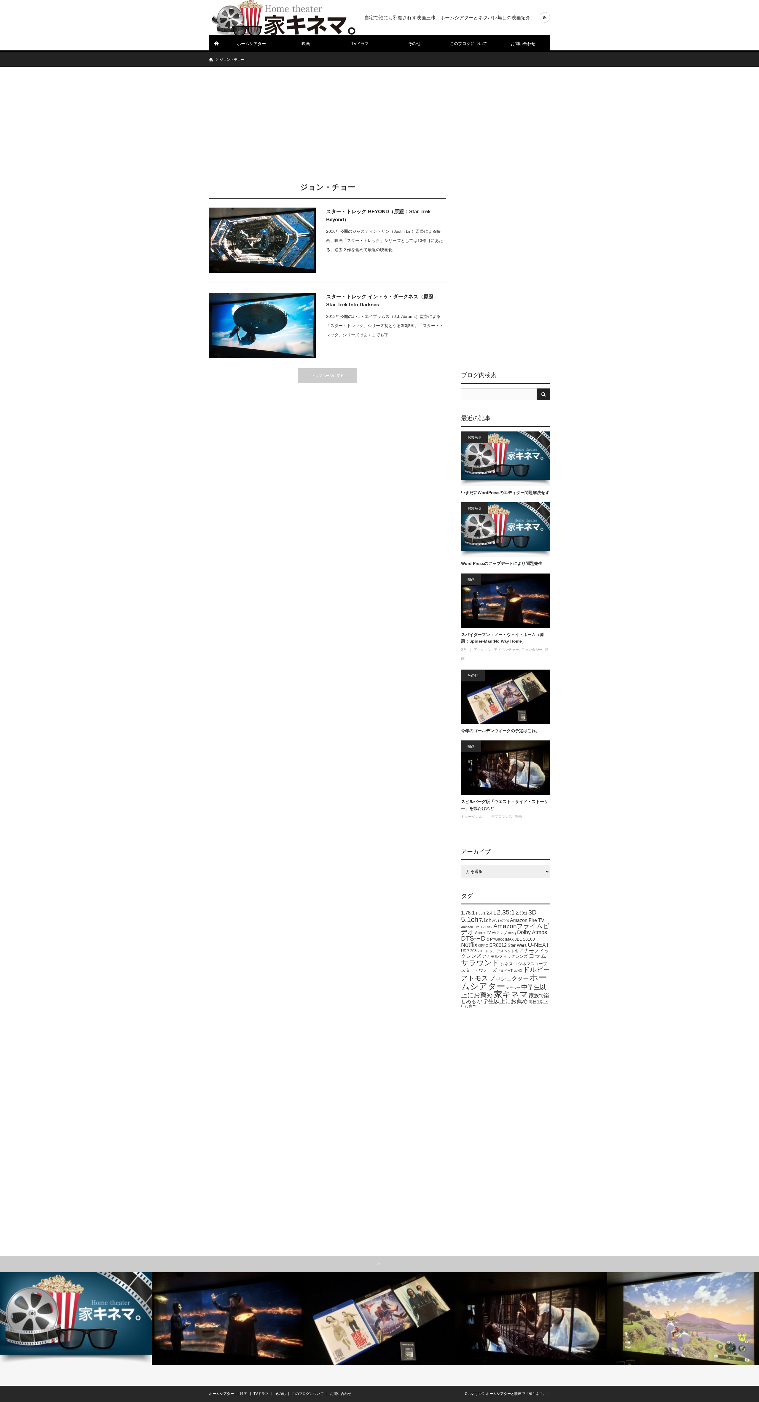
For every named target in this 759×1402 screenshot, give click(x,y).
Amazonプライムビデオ (505, 929)
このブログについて (468, 43)
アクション (483, 650)
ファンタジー (532, 650)
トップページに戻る (328, 376)
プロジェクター (509, 978)
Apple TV (483, 933)
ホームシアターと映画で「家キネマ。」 (518, 1394)
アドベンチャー (506, 650)
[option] (76, 1318)
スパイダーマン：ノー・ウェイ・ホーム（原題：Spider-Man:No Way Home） (502, 637)
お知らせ (475, 437)
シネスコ (508, 963)
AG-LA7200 (500, 921)
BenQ (512, 933)
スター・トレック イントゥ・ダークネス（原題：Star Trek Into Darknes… (382, 301)
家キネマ (511, 994)
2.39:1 (521, 913)
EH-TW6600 (495, 939)
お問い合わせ (523, 43)
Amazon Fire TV (527, 920)
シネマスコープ (532, 964)
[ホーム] (216, 43)
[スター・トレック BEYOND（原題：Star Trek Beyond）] (262, 240)
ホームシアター (251, 43)
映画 (306, 43)
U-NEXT (538, 944)
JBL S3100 (525, 939)
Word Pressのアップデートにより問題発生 (501, 563)
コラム (537, 955)
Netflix (469, 944)
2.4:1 (491, 913)
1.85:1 (481, 913)
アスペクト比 (507, 951)
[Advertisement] (379, 123)
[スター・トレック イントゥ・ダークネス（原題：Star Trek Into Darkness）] (262, 325)
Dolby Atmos (532, 932)
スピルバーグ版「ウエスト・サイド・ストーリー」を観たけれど (504, 804)
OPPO (483, 945)
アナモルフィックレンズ (505, 956)
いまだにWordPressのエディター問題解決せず (505, 492)
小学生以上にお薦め (502, 1001)
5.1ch (469, 919)
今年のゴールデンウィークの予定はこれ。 (500, 730)
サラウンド (480, 962)
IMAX (509, 939)
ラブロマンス (501, 817)
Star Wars (517, 945)
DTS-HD (473, 938)
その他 (414, 43)
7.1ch (485, 920)
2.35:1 (506, 912)
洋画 (518, 817)
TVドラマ (360, 43)
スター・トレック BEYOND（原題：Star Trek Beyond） (378, 215)
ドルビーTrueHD (510, 970)
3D (532, 912)
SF (463, 650)
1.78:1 (468, 913)
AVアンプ (499, 933)
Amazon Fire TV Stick (476, 927)
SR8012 (498, 945)
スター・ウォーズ (479, 970)
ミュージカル (471, 817)
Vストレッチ (486, 951)
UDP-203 (468, 951)
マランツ (513, 988)
